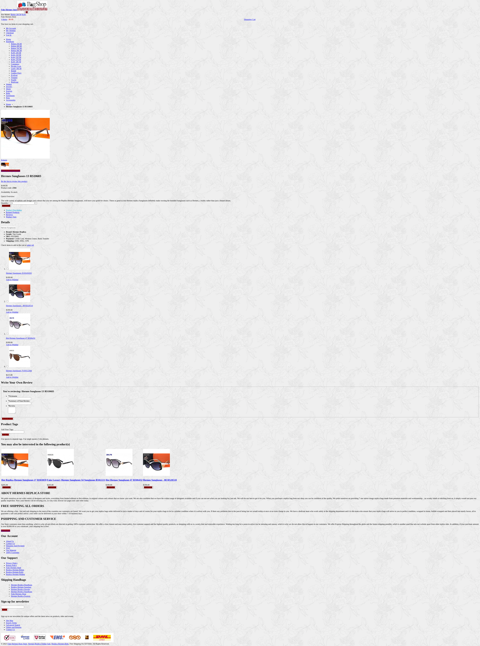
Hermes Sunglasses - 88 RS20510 (19, 306)
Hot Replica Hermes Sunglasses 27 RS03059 (23, 480)
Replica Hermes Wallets (15, 574)
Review (11, 406)
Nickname (12, 396)
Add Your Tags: (7, 429)
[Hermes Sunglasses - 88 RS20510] (19, 301)
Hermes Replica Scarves (20, 596)
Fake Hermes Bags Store (17, 644)
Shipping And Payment (15, 546)
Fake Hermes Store (13, 568)
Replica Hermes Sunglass (21, 587)
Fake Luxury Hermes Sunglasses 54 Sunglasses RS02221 (76, 480)
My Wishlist (11, 31)
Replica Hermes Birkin (15, 570)
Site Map (9, 620)
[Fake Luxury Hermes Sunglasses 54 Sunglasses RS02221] (60, 475)
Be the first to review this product (14, 181)
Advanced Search (13, 625)
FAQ (8, 548)
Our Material (11, 550)
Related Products (12, 212)
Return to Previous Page (10, 171)
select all (30, 245)
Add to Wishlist (12, 280)
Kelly (24, 15)
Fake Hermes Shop (18, 594)
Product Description (14, 210)
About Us (10, 541)
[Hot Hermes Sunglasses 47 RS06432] (19, 334)
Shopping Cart (250, 19)
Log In (8, 35)
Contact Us (10, 543)
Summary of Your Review (19, 401)
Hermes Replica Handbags (21, 585)
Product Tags (11, 217)
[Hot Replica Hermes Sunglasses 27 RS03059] (14, 475)
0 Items (4, 19)
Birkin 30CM (16, 15)
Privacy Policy (12, 563)
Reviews (9, 215)
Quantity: (4, 203)
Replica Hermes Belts (60, 644)
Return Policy (11, 565)
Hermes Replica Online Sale (39, 644)
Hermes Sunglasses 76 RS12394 (19, 371)
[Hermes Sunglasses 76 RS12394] (19, 366)
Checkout (10, 33)
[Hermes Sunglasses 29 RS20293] (19, 269)
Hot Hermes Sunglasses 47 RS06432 (20, 338)
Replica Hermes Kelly (15, 572)
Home (8, 104)
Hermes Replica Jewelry (20, 589)
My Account (11, 28)
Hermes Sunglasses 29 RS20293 (19, 273)
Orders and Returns (13, 627)
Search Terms (11, 623)
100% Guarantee (12, 552)
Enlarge (4, 160)
